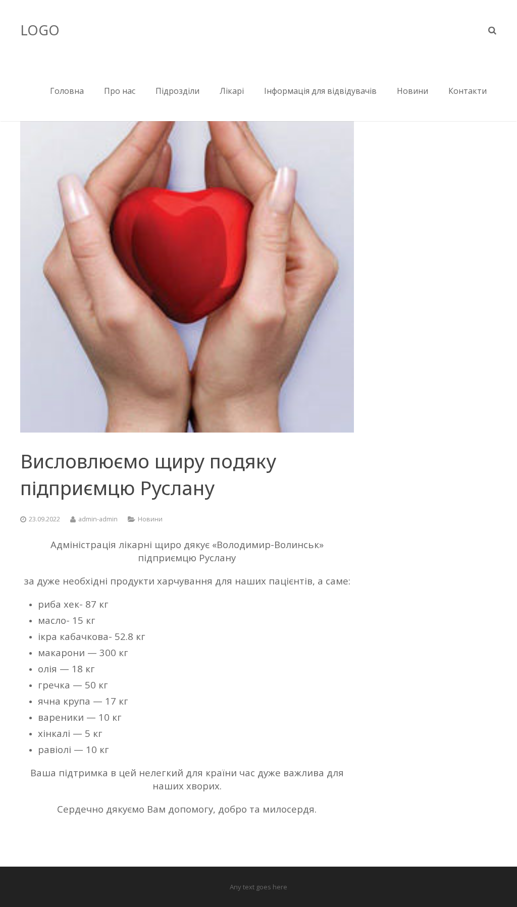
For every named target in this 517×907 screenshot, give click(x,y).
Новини (150, 519)
